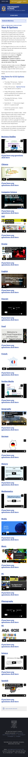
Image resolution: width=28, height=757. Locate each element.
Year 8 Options (18, 25)
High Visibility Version (9, 734)
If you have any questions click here (12, 157)
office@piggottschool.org (16, 749)
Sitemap (18, 736)
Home (2, 25)
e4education (19, 733)
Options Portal (20, 87)
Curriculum (9, 25)
